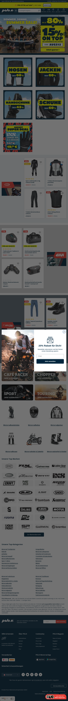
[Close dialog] (64, 331)
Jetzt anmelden (50, 361)
